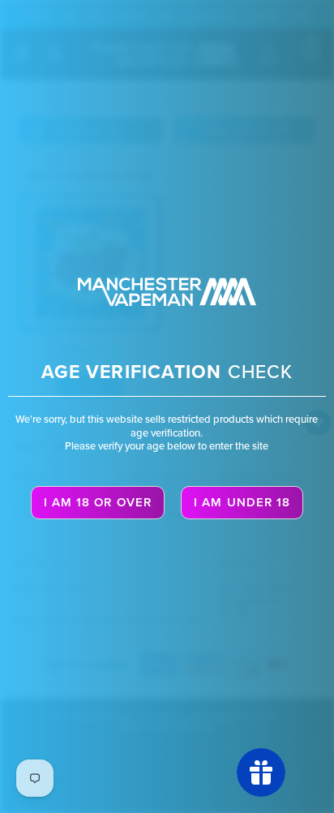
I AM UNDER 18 (242, 502)
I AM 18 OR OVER (98, 502)
